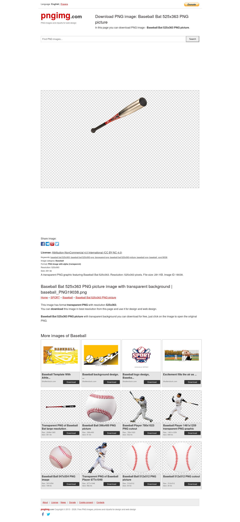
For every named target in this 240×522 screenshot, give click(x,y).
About (45, 502)
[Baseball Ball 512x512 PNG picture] (141, 457)
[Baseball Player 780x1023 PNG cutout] (141, 406)
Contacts (100, 502)
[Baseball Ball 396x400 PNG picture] (101, 406)
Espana (64, 4)
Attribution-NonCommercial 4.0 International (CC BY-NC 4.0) (87, 252)
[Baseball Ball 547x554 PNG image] (60, 457)
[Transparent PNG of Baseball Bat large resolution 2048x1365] (60, 406)
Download (71, 382)
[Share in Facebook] (43, 244)
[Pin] (52, 244)
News (63, 502)
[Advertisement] (120, 67)
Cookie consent (86, 502)
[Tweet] (57, 244)
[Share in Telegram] (47, 244)
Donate (72, 502)
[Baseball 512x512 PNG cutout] (181, 457)
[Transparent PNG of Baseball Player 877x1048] (101, 457)
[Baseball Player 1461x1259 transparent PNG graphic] (182, 407)
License (54, 502)
